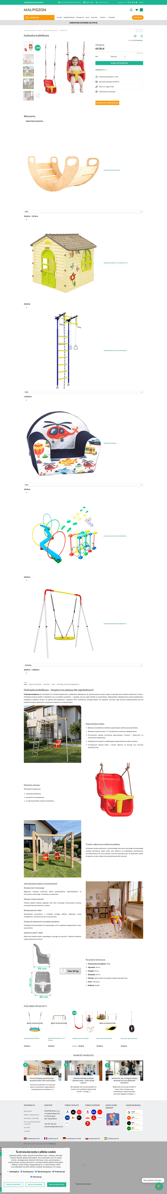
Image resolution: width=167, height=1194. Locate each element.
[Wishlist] (137, 10)
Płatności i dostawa (31, 1118)
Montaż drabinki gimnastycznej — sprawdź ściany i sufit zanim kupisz (42, 1079)
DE (142, 2)
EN (140, 2)
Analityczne (28, 1171)
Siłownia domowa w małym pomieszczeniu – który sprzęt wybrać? (83, 1080)
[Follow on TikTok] (130, 2)
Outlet (59, 17)
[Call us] (134, 2)
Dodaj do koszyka (119, 63)
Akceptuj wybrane (35, 1184)
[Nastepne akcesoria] (26, 679)
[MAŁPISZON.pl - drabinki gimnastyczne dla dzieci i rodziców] (35, 10)
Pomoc (103, 17)
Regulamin (28, 1111)
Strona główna (30, 30)
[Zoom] (38, 96)
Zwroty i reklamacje (31, 1115)
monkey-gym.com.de (73, 1138)
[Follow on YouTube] (136, 2)
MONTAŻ (94, 17)
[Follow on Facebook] (126, 2)
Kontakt (112, 17)
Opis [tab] (25, 684)
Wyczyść (140, 53)
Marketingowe (44, 1171)
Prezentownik (69, 17)
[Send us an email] (132, 2)
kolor (96, 56)
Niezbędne (14, 1171)
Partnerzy (37, 1177)
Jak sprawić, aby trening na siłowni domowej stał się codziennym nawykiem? (124, 1080)
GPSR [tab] (53, 684)
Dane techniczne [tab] (35, 684)
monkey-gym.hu (113, 1138)
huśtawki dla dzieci (50, 30)
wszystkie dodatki (35, 121)
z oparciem (63, 30)
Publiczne (138, 17)
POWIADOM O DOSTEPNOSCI (107, 103)
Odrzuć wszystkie (13, 1184)
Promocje (80, 17)
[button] (119, 76)
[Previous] (39, 69)
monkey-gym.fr (53, 1138)
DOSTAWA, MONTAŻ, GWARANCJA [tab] (68, 684)
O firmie (27, 1131)
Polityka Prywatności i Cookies (32, 1123)
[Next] (88, 69)
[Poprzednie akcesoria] (26, 127)
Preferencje (60, 1171)
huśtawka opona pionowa (129, 1038)
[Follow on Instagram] (128, 2)
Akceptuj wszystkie (56, 1184)
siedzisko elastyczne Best (80, 1038)
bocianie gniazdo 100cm (32, 1038)
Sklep (39, 30)
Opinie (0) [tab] (46, 684)
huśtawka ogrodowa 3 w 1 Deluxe (56, 1039)
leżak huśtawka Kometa (104, 1038)
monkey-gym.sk (94, 1138)
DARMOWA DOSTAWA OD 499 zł (84, 23)
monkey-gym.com (33, 1138)
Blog (88, 17)
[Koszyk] (141, 9)
